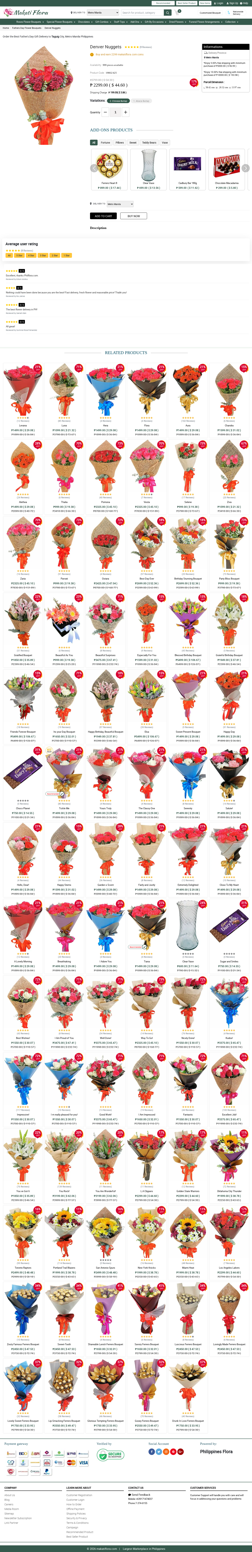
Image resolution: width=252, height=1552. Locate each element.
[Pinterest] (173, 1451)
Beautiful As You (64, 655)
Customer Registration (79, 1495)
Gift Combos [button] (101, 21)
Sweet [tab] (133, 142)
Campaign (72, 1527)
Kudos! (229, 1038)
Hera (105, 425)
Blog (7, 1499)
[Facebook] (152, 1451)
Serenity (188, 808)
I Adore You (106, 961)
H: (235, 87)
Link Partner (11, 1523)
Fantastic (188, 1114)
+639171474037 (144, 1499)
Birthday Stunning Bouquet (188, 578)
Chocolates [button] (84, 21)
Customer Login (75, 1499)
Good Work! (105, 1114)
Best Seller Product (187, 3)
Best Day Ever (147, 578)
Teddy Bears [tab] (149, 142)
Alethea (23, 502)
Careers (8, 1504)
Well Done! (105, 1038)
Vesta (147, 502)
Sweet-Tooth (64, 1344)
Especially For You (146, 655)
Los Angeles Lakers (229, 1267)
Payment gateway (16, 1444)
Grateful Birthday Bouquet (229, 655)
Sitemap (9, 1513)
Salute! (229, 808)
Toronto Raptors (23, 1267)
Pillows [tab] (120, 142)
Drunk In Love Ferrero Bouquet (188, 1420)
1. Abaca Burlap (141, 100)
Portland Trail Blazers (64, 1267)
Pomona (105, 502)
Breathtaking (64, 961)
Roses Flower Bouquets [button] (28, 21)
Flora (146, 425)
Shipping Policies (76, 1513)
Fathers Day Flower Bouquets (26, 27)
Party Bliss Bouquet (229, 578)
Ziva (229, 502)
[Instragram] (166, 1451)
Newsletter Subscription (18, 1518)
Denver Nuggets (53, 27)
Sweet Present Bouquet (188, 731)
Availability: (106, 65)
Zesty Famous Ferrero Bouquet (23, 1344)
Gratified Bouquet (23, 655)
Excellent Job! (229, 1114)
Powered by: (208, 1444)
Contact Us (135, 1487)
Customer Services (203, 1487)
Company (10, 1487)
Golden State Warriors (188, 1191)
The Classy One (147, 808)
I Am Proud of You (64, 1038)
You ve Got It (23, 1191)
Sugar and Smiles (229, 961)
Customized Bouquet (210, 12)
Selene (188, 502)
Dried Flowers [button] (176, 21)
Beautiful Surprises (105, 655)
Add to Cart (103, 216)
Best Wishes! (23, 1038)
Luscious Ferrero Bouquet (188, 1344)
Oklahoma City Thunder (229, 1191)
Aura (188, 425)
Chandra (229, 425)
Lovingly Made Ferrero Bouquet (229, 1344)
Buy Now (134, 216)
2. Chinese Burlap (118, 100)
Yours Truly (105, 808)
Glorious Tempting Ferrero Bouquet (105, 1420)
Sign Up (233, 3)
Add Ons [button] (134, 21)
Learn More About (78, 1487)
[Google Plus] (180, 1451)
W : (222, 87)
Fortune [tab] (105, 142)
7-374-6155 (141, 1503)
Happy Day (229, 731)
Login (220, 3)
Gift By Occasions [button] (154, 21)
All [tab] (93, 142)
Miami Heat (188, 1267)
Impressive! (23, 1114)
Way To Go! (147, 1038)
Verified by (104, 1444)
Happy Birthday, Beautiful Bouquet (105, 731)
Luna (64, 425)
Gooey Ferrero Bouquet (147, 1420)
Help (245, 3)
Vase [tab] (165, 142)
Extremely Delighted (188, 885)
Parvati (64, 578)
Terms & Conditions (77, 1523)
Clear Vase (188, 961)
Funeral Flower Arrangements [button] (204, 21)
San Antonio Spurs (105, 1267)
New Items (205, 3)
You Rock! (64, 1191)
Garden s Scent (106, 885)
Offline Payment (75, 1509)
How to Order (74, 1504)
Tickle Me (64, 808)
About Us (9, 1495)
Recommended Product (79, 1532)
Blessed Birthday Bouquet (188, 655)
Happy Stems (64, 885)
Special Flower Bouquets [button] (60, 21)
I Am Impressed (147, 1114)
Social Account (159, 1444)
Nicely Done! (188, 1038)
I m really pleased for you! (64, 1114)
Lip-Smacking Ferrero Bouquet (64, 1420)
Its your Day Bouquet (64, 731)
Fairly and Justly (146, 885)
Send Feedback (141, 1494)
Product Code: (103, 72)
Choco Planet (23, 808)
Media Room (11, 1509)
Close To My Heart (229, 885)
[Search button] (168, 12)
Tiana (147, 961)
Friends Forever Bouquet (23, 731)
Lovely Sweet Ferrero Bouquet (23, 1420)
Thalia (64, 502)
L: (209, 87)
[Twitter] (159, 1451)
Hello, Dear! (23, 885)
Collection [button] (230, 21)
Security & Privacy (76, 1518)
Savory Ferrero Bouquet (147, 1344)
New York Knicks (147, 1267)
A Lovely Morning (23, 961)
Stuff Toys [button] (119, 21)
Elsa (147, 731)
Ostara (105, 578)
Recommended (163, 3)
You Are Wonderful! (106, 1191)
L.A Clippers (147, 1191)
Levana (23, 425)
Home (6, 27)
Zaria (23, 578)
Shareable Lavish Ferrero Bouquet (105, 1344)
